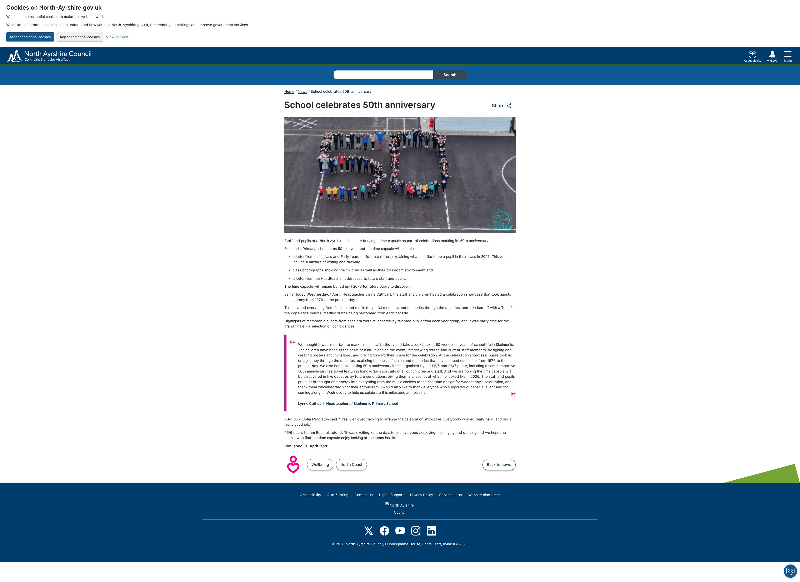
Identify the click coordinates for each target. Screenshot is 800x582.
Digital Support (391, 495)
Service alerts (450, 495)
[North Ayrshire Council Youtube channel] (400, 530)
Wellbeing (320, 464)
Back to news (499, 464)
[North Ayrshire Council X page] (369, 530)
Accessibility (310, 495)
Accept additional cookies (30, 37)
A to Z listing (337, 495)
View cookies (117, 37)
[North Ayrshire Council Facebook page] (384, 530)
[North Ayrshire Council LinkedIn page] (431, 530)
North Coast (351, 464)
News (302, 91)
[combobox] (383, 74)
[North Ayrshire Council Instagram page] (415, 530)
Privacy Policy (421, 495)
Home (289, 91)
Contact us (364, 495)
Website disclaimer (484, 495)
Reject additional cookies (80, 37)
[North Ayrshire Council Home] (50, 56)
